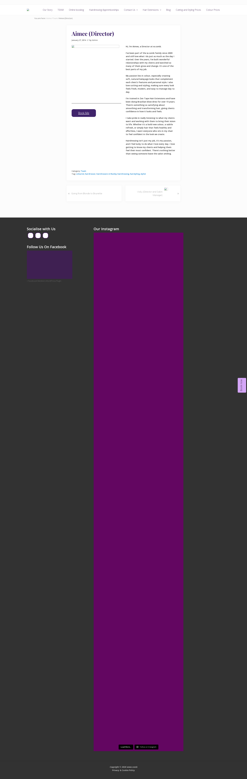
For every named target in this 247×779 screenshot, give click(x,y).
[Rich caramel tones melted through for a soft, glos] (150, 656)
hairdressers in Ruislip (106, 174)
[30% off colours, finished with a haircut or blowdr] (150, 499)
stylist (143, 174)
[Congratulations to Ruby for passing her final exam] (172, 564)
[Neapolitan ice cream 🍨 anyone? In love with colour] (127, 336)
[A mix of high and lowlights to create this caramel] (104, 497)
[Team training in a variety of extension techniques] (172, 275)
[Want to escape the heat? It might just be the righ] (172, 334)
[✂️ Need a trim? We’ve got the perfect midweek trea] (104, 390)
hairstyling (135, 174)
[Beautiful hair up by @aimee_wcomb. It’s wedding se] (150, 256)
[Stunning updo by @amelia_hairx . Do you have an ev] (150, 336)
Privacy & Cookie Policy (123, 770)
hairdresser (90, 174)
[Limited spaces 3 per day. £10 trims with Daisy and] (104, 258)
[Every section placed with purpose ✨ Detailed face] (150, 573)
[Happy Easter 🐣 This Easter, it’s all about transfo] (172, 651)
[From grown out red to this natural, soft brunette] (127, 477)
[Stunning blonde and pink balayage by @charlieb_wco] (104, 634)
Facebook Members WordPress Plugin (44, 281)
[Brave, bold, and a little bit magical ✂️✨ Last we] (127, 677)
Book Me (83, 113)
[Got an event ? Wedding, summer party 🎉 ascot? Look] (127, 558)
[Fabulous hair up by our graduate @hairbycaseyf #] (127, 243)
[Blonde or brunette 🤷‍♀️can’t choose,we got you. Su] (172, 479)
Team (83, 171)
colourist (80, 174)
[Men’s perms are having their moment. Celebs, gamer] (104, 569)
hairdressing (123, 174)
